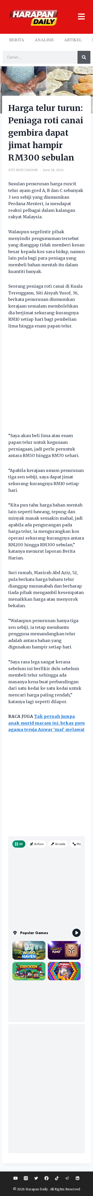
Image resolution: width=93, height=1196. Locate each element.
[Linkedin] (77, 1178)
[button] (79, 17)
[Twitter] (36, 1178)
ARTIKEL (73, 39)
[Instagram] (26, 1178)
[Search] (84, 57)
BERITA (16, 39)
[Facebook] (46, 1178)
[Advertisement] (46, 384)
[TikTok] (57, 1178)
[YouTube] (15, 1178)
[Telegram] (67, 1178)
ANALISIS (44, 39)
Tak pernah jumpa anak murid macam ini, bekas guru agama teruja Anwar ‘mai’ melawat (46, 723)
